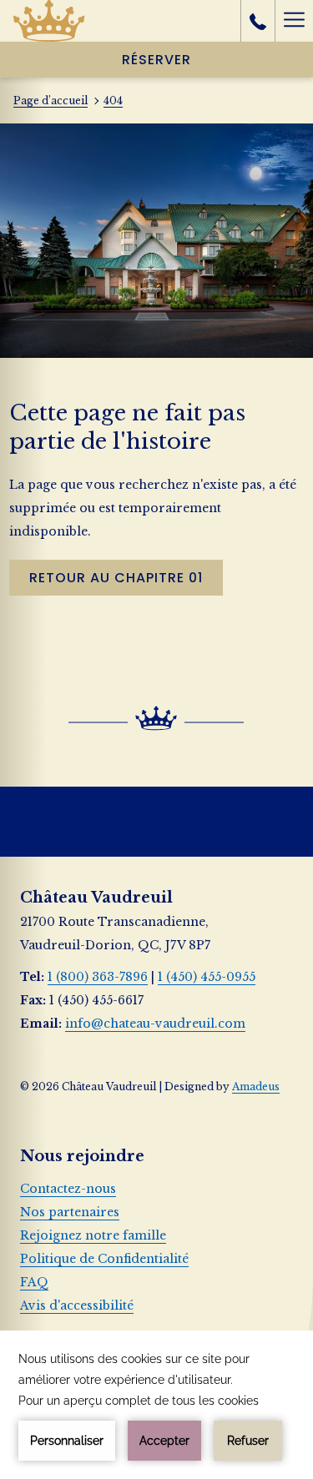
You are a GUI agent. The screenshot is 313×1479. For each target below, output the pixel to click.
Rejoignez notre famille (93, 1235)
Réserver (156, 59)
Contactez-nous (68, 1188)
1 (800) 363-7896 (98, 976)
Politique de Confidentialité (104, 1258)
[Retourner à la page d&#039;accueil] (49, 21)
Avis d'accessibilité (77, 1305)
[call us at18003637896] (258, 21)
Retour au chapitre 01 (116, 577)
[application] (156, 1405)
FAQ (34, 1282)
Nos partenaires (69, 1212)
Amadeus (256, 1086)
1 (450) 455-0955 (206, 976)
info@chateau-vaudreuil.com (155, 1023)
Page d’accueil (50, 100)
